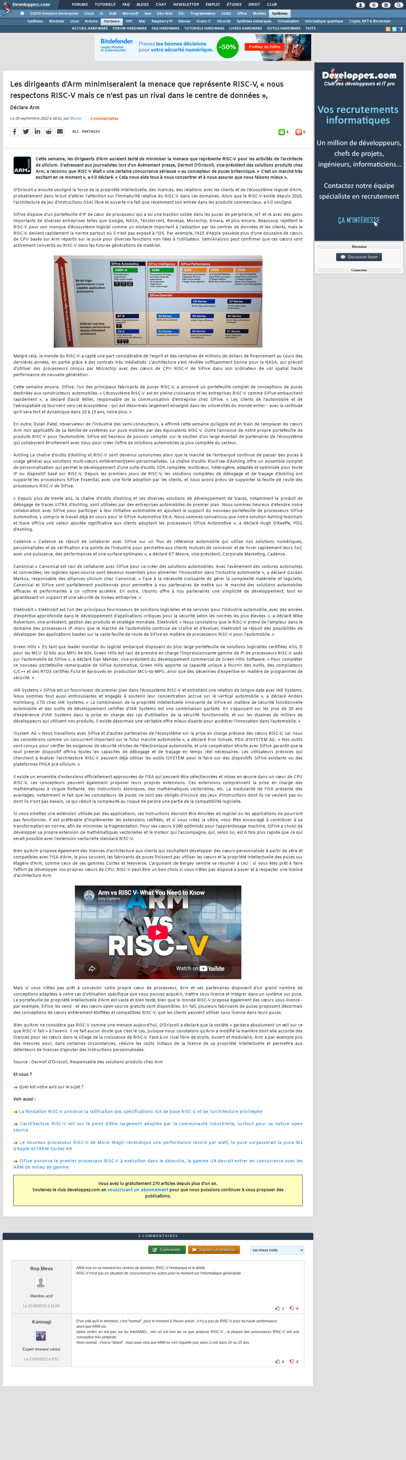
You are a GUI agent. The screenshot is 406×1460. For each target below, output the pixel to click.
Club (271, 4)
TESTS (310, 28)
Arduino (91, 21)
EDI (182, 14)
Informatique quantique (324, 21)
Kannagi (41, 1321)
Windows (56, 21)
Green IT (203, 21)
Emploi (212, 4)
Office (242, 14)
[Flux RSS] (388, 29)
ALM (113, 14)
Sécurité (224, 21)
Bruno (75, 118)
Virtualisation (288, 21)
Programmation (203, 14)
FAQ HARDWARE (166, 28)
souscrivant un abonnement (138, 1190)
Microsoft (130, 14)
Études (234, 4)
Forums (79, 4)
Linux (74, 21)
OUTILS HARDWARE (283, 28)
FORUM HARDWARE (130, 28)
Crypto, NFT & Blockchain (370, 21)
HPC (129, 21)
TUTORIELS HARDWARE (204, 28)
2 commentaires (104, 119)
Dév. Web (165, 14)
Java (147, 14)
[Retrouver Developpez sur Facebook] (400, 29)
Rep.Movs (41, 1268)
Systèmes (280, 14)
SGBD (226, 14)
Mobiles (259, 14)
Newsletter (185, 4)
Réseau (184, 21)
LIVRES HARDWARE (245, 28)
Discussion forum (361, 257)
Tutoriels (105, 4)
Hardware (112, 21)
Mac (142, 21)
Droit (254, 4)
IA (101, 14)
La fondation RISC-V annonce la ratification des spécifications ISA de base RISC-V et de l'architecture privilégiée (140, 1112)
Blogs (142, 4)
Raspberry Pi (162, 21)
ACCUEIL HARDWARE (90, 28)
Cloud (89, 14)
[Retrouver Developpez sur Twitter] (394, 29)
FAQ (126, 4)
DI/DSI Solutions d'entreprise (54, 14)
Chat (160, 4)
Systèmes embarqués (254, 21)
